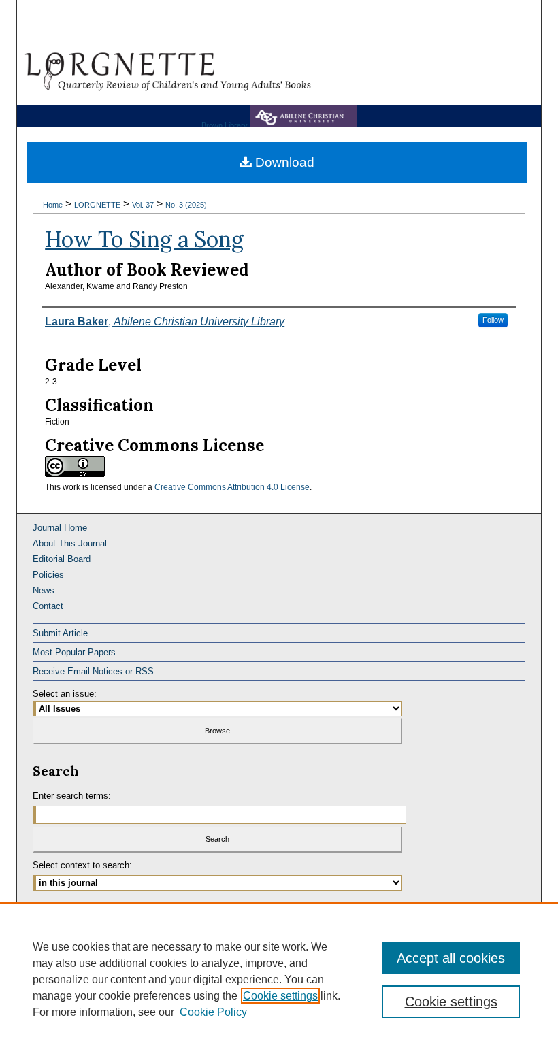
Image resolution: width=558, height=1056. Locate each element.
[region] (279, 979)
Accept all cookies (451, 958)
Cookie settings (280, 996)
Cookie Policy (213, 1012)
